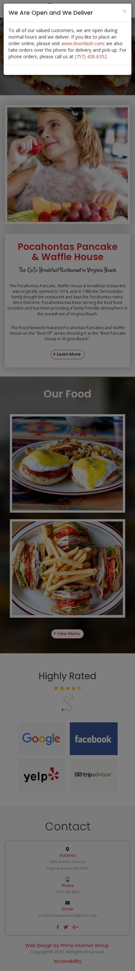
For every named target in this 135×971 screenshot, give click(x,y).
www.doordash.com (82, 43)
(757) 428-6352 (91, 56)
